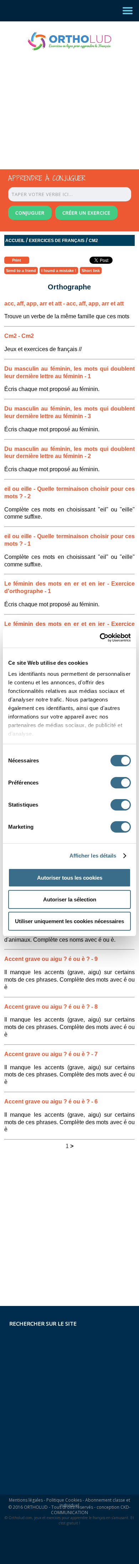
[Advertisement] (63, 103)
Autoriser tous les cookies (69, 878)
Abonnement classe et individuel (95, 1502)
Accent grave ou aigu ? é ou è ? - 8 (51, 1007)
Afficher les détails (93, 856)
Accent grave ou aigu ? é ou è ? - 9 (51, 959)
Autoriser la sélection (69, 899)
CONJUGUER (30, 213)
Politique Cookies (64, 1500)
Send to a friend (21, 270)
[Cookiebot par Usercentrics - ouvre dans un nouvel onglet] (100, 637)
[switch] (120, 782)
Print (16, 260)
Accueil (15, 240)
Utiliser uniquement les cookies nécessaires (69, 921)
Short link (91, 270)
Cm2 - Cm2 (19, 336)
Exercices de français (56, 240)
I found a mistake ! (58, 270)
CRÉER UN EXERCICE (86, 213)
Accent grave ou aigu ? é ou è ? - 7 (51, 1054)
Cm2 (93, 240)
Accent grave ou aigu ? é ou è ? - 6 (51, 1102)
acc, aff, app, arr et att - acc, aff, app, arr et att (64, 303)
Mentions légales (26, 1500)
